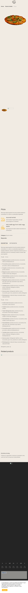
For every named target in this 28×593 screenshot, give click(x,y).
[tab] (4, 243)
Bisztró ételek (8, 6)
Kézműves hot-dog (5, 453)
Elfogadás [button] (5, 590)
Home (2, 6)
